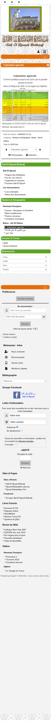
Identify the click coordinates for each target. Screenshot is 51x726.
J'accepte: (10, 444)
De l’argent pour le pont (14, 535)
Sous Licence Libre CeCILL (39, 576)
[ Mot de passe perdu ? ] (25, 329)
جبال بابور (9, 233)
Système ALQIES (12, 519)
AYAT (6, 243)
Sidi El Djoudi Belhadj (15, 484)
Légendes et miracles (14, 180)
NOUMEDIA (9, 514)
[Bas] (19, 2)
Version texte (17, 363)
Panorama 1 (11, 557)
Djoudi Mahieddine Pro (16, 489)
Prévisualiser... (18, 155)
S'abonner (11, 427)
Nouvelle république (13, 538)
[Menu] (45, 51)
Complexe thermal (14, 562)
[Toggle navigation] (44, 58)
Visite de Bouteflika (12, 541)
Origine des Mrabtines (15, 175)
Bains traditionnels (13, 213)
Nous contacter (18, 352)
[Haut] (5, 2)
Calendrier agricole (15, 227)
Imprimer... (33, 155)
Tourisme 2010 (12, 559)
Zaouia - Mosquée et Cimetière (19, 210)
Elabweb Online (11, 511)
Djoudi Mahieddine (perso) (18, 487)
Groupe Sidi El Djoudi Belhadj (19, 498)
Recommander (18, 357)
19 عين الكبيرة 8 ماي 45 (15, 230)
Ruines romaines (12, 216)
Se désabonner (13, 431)
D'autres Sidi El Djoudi (15, 183)
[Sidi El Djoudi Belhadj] (25, 41)
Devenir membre (25, 298)
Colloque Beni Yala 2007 (15, 529)
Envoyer (25, 324)
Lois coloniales (11, 192)
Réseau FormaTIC (12, 516)
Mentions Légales (19, 368)
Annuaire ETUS (11, 508)
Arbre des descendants (15, 194)
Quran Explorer (10, 246)
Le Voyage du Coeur (15, 571)
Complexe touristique (14, 219)
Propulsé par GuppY (9, 576)
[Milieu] (12, 2)
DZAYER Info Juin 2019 (14, 532)
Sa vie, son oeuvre (13, 178)
